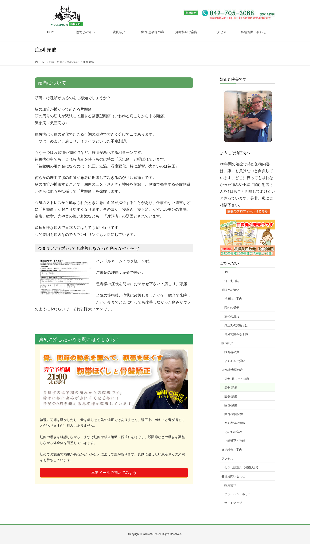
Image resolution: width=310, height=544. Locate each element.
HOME (225, 272)
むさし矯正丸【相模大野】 (242, 467)
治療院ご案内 (233, 298)
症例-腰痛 (230, 405)
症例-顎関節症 (233, 414)
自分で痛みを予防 (236, 334)
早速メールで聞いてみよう (114, 473)
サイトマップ (233, 503)
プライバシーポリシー (239, 494)
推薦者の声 (231, 352)
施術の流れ (231, 316)
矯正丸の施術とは (236, 325)
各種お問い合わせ (233, 476)
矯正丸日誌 (231, 281)
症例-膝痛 (230, 396)
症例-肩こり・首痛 (236, 378)
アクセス (227, 458)
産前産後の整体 (234, 423)
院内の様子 (231, 307)
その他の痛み (233, 431)
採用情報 (230, 485)
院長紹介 (227, 343)
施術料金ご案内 (231, 449)
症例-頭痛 (230, 387)
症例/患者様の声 (232, 369)
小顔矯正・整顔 (234, 440)
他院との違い (230, 290)
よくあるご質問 (234, 361)
